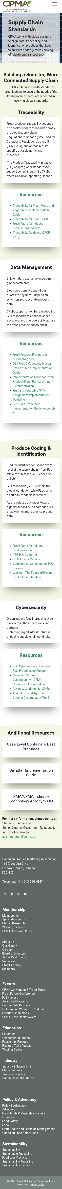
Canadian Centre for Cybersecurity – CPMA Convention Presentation (29, 679)
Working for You (12, 927)
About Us (8, 942)
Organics (8, 1117)
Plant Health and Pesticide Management (28, 1129)
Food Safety (10, 1121)
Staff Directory (11, 965)
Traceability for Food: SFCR (30, 219)
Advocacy (8, 1109)
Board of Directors (14, 953)
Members (8, 969)
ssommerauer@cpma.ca (18, 836)
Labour (6, 1125)
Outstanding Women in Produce (23, 1009)
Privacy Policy (37, 1184)
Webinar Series (12, 1049)
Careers (7, 949)
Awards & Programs (15, 1001)
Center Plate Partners (16, 1005)
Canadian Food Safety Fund (20, 1133)
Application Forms (14, 919)
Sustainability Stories (16, 1165)
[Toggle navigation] (54, 4)
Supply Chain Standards (18, 1078)
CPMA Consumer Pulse (17, 931)
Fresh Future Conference (18, 993)
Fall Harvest (10, 997)
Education (9, 1034)
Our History (9, 945)
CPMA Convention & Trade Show (23, 989)
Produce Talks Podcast (17, 1045)
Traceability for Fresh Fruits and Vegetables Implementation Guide (33, 210)
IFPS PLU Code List (25, 554)
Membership (10, 915)
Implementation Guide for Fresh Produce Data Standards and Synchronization (33, 381)
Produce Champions (15, 1013)
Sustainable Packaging (17, 1153)
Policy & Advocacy (14, 1105)
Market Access (12, 1070)
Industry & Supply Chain (17, 1066)
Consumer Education (16, 1038)
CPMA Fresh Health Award (19, 1017)
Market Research (13, 923)
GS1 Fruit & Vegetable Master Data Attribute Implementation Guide (32, 368)
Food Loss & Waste (14, 1157)
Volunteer (8, 961)
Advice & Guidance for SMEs (31, 688)
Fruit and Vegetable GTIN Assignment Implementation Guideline (31, 395)
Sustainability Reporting (17, 1161)
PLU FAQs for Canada (26, 559)
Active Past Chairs (14, 957)
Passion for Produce (15, 1041)
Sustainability (11, 1149)
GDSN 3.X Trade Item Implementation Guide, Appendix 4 (34, 408)
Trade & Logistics (13, 1074)
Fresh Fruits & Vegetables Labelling (25, 1113)
